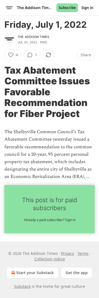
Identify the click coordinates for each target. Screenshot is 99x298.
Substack (22, 286)
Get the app (76, 272)
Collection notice (49, 258)
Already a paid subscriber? (49, 220)
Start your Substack (35, 272)
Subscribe (67, 7)
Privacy (67, 253)
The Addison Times (33, 37)
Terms (83, 253)
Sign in (87, 7)
